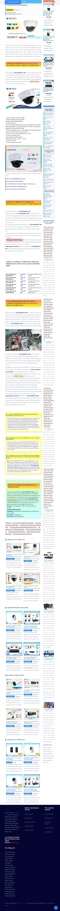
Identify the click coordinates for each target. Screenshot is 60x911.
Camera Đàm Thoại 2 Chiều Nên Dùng (48, 128)
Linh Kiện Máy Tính (48, 210)
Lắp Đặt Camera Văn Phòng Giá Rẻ (49, 710)
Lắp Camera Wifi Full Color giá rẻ (48, 155)
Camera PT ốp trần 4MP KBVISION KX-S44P (49, 39)
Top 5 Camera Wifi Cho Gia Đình (48, 146)
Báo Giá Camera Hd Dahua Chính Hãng (48, 561)
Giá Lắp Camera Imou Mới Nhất (49, 342)
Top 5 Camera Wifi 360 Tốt (48, 183)
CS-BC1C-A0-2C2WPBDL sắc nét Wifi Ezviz (31, 722)
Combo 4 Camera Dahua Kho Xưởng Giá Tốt (31, 657)
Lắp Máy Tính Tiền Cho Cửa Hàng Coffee (48, 659)
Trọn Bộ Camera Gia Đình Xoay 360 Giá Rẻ (49, 90)
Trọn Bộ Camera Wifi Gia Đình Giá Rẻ (16, 532)
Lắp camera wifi (29, 814)
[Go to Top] (56, 908)
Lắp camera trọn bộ (30, 822)
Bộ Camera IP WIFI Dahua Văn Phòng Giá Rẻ (13, 657)
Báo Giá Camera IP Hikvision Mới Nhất (48, 114)
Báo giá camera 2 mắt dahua (48, 138)
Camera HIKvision (49, 814)
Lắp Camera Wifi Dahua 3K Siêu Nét (48, 165)
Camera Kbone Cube (47, 187)
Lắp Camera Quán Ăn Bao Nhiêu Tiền (49, 510)
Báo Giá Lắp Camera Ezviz (48, 430)
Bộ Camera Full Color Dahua (48, 201)
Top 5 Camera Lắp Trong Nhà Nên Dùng (48, 134)
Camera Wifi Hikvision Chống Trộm (48, 170)
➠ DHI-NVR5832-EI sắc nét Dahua (31, 586)
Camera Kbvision (49, 828)
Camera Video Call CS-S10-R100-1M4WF (13, 758)
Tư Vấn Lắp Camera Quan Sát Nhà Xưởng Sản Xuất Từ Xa (23, 527)
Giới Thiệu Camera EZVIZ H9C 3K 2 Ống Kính (23, 523)
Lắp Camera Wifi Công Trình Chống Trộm (22, 534)
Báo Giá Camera (29, 826)
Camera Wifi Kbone (48, 179)
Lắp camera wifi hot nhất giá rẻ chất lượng (48, 215)
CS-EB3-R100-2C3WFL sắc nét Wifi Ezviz (14, 555)
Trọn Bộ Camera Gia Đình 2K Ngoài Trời (49, 65)
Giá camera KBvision (48, 823)
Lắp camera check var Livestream (48, 142)
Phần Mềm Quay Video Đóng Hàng (49, 260)
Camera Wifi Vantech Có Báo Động (48, 160)
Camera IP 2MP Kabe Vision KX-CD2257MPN (48, 14)
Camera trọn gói (29, 830)
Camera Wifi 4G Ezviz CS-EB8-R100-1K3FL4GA (13, 722)
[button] (54, 2)
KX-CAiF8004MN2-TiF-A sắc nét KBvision (13, 586)
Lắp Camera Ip (28, 818)
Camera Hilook (48, 832)
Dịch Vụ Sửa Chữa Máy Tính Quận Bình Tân (48, 612)
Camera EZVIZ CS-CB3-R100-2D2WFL (13, 692)
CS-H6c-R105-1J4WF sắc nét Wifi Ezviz (31, 557)
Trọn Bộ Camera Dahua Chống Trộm (48, 206)
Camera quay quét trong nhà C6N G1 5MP (13, 626)
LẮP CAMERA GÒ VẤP (13, 2)
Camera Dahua (48, 818)
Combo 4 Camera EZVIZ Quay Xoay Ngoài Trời (30, 626)
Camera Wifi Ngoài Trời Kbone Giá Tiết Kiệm (48, 176)
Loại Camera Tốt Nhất (48, 118)
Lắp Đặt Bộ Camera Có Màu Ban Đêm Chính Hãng (48, 196)
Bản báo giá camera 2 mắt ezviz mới (47, 123)
